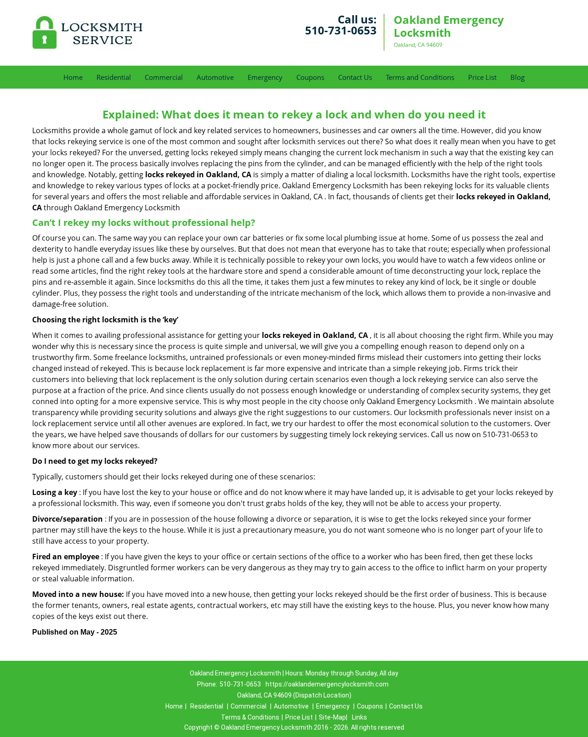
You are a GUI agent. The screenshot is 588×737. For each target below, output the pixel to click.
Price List (482, 77)
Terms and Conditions (420, 77)
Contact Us (355, 77)
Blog (517, 77)
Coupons (310, 77)
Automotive (215, 77)
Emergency (265, 77)
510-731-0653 (341, 30)
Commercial (164, 77)
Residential (113, 77)
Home (73, 77)
